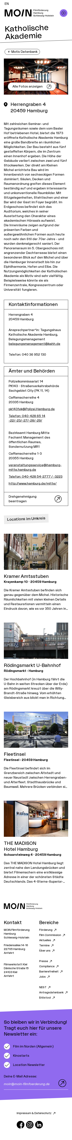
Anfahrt (9, 953)
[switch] (29, 1046)
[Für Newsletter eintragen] (61, 1083)
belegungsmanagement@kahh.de (34, 343)
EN (7, 3)
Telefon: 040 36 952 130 (27, 354)
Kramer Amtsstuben (26, 576)
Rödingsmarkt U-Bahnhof (32, 665)
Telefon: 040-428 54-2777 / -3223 (35, 476)
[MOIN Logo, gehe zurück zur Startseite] (32, 13)
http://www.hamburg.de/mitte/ (33, 483)
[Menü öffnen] (63, 13)
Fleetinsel (15, 754)
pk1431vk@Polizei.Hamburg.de (32, 409)
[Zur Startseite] (36, 906)
